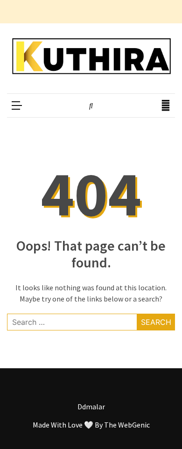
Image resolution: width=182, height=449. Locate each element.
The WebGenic (127, 424)
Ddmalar (91, 406)
